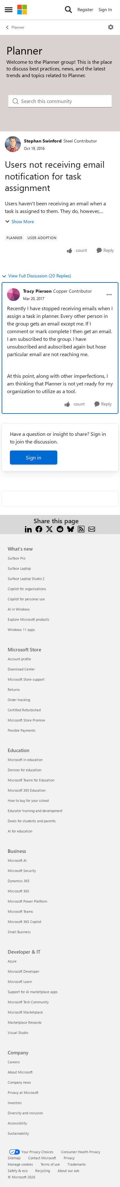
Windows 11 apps (21, 629)
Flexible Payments (22, 730)
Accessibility (17, 1123)
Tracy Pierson (37, 291)
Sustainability (18, 1133)
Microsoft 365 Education (26, 790)
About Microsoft (20, 1072)
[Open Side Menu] (9, 9)
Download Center (21, 669)
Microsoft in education (25, 759)
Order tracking (19, 699)
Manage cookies (20, 1164)
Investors (15, 1102)
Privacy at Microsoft (23, 1092)
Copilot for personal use (26, 599)
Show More (23, 221)
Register (85, 9)
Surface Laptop (19, 568)
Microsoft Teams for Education (31, 780)
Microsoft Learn (20, 981)
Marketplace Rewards (25, 1022)
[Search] (68, 9)
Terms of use (50, 1164)
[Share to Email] (91, 528)
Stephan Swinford (43, 141)
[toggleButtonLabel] (110, 27)
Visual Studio (18, 1032)
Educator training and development (35, 810)
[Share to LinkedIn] (28, 528)
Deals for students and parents (32, 820)
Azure (12, 961)
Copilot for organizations (27, 588)
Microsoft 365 (18, 891)
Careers (14, 1061)
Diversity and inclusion (25, 1112)
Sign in (33, 457)
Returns (14, 689)
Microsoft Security (22, 870)
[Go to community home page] (22, 9)
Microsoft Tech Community (28, 1002)
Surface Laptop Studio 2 (26, 578)
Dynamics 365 (18, 880)
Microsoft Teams (20, 911)
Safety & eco (18, 1170)
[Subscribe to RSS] (81, 528)
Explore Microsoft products (28, 619)
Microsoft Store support (26, 679)
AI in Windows (19, 609)
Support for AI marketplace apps (33, 991)
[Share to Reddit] (60, 528)
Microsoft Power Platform (27, 901)
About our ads (68, 1170)
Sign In (105, 9)
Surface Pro (16, 558)
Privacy (69, 1157)
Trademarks (77, 1164)
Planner (18, 27)
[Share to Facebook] (39, 528)
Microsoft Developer (23, 971)
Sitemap (14, 1157)
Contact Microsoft (42, 1157)
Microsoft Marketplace (25, 1012)
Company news (19, 1082)
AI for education (20, 831)
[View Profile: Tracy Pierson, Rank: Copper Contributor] (13, 294)
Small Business (19, 931)
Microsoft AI (17, 860)
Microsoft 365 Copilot (24, 921)
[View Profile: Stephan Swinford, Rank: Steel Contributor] (13, 144)
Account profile (19, 658)
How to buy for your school (28, 800)
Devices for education (24, 769)
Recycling (42, 1170)
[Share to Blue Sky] (70, 528)
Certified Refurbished (24, 709)
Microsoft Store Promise (26, 720)
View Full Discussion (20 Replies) (39, 276)
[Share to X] (49, 528)
